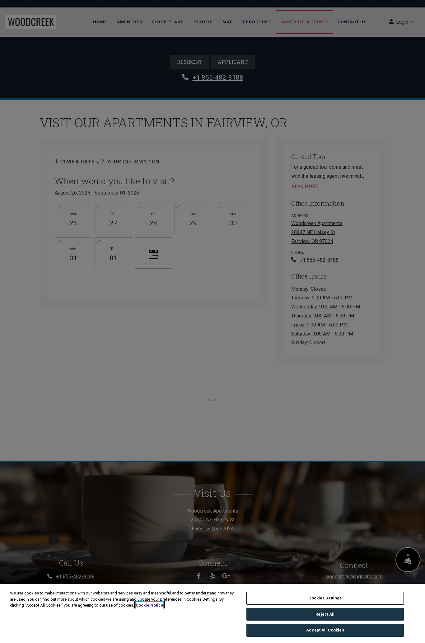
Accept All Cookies (325, 630)
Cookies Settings (325, 598)
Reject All (324, 614)
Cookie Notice (149, 605)
